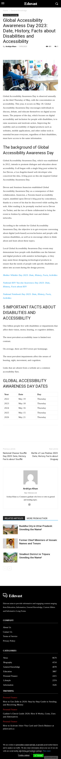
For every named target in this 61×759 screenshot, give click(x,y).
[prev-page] (5, 568)
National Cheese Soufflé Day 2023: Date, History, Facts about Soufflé (15, 456)
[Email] (47, 53)
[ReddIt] (40, 53)
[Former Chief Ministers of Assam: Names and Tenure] (10, 543)
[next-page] (9, 568)
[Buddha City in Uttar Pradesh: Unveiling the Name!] (10, 529)
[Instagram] (30, 505)
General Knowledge (19, 10)
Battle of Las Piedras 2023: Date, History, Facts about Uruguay (44, 456)
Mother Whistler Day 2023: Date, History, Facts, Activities (30, 275)
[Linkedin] (33, 53)
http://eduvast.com (30, 493)
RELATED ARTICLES (14, 518)
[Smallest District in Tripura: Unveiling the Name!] (10, 558)
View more (47, 751)
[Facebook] (6, 53)
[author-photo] (30, 484)
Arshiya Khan (11, 46)
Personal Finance (10, 697)
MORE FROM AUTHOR (37, 518)
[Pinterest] (20, 53)
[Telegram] (54, 53)
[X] (13, 53)
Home (5, 10)
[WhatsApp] (26, 53)
